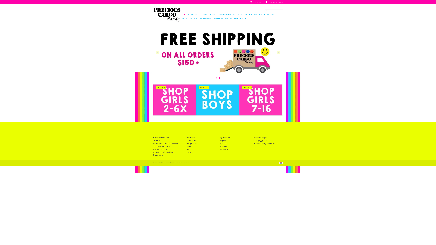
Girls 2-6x (237, 15)
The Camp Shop (205, 18)
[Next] (278, 52)
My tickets (223, 146)
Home (184, 15)
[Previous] (157, 52)
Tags (188, 149)
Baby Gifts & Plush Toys (220, 15)
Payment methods (160, 149)
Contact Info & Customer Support (165, 144)
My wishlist (224, 149)
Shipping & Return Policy (162, 146)
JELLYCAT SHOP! (240, 18)
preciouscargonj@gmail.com (266, 144)
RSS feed (190, 152)
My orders (223, 144)
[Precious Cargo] (167, 15)
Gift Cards (269, 15)
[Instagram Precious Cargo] (220, 127)
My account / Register (275, 2)
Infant (205, 15)
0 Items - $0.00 (258, 2)
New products (192, 144)
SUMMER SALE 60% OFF (222, 18)
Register (223, 141)
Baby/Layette (194, 15)
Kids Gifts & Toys (189, 18)
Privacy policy (158, 155)
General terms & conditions (163, 152)
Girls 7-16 (248, 15)
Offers (189, 146)
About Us (156, 141)
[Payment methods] (280, 163)
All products (191, 141)
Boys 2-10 (258, 15)
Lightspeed (186, 163)
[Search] (266, 11)
